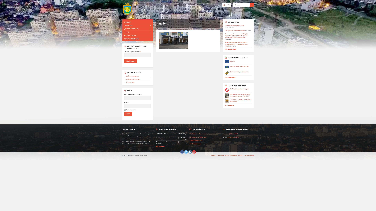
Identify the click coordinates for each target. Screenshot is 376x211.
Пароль (126, 102)
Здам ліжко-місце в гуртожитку (239, 72)
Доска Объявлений (131, 29)
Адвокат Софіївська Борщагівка (239, 66)
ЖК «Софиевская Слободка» (197, 137)
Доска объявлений (231, 155)
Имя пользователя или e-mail (133, 94)
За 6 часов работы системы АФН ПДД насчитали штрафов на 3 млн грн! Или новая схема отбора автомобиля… (236, 35)
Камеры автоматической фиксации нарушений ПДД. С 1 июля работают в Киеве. (236, 44)
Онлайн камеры (249, 155)
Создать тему (130, 82)
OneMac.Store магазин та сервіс (239, 89)
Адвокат (232, 61)
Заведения (128, 25)
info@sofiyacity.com (233, 137)
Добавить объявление (133, 79)
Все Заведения (229, 105)
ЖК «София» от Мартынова (197, 134)
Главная (127, 22)
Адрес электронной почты (132, 52)
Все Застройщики (195, 144)
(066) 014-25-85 (233, 134)
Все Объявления (230, 77)
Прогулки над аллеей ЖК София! (235, 30)
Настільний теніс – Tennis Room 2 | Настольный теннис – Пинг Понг (240, 95)
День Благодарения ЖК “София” (234, 25)
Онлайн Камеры (130, 35)
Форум (126, 32)
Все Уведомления (230, 49)
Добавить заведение (132, 76)
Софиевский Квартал (195, 140)
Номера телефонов (131, 39)
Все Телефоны (160, 146)
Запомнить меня (131, 110)
